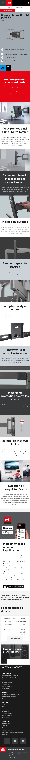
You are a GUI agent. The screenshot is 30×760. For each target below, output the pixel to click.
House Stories (6, 723)
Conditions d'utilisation (15, 756)
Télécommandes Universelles (10, 675)
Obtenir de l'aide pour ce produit (18, 661)
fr (29, 3)
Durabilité (5, 725)
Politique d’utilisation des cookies (18, 752)
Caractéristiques (18, 7)
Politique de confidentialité (16, 754)
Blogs (3, 728)
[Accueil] (9, 3)
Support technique (7, 10)
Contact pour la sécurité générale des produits (12, 733)
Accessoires (5, 688)
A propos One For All (7, 730)
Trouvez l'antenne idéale (9, 696)
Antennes (4, 680)
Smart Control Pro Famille (9, 678)
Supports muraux (7, 682)
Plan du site (12, 757)
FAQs (3, 704)
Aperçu (10, 7)
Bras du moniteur (7, 686)
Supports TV (5, 684)
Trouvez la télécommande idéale (11, 694)
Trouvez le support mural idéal (10, 699)
